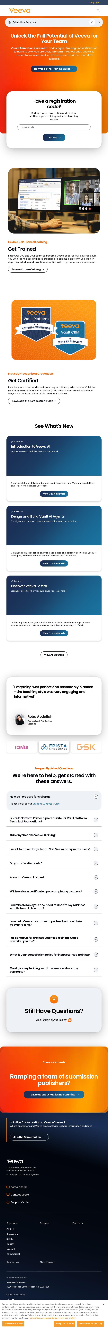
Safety (9, 1239)
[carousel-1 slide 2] (54, 731)
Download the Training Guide (52, 69)
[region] (54, 1314)
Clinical (10, 1229)
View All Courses (54, 655)
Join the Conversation (27, 1137)
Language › (94, 2)
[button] (92, 22)
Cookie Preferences (13, 1323)
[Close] (103, 1304)
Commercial (13, 1254)
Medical (10, 1249)
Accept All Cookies (65, 1323)
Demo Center (19, 1187)
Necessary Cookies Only (90, 1323)
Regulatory (12, 1234)
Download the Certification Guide (32, 401)
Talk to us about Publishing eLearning (52, 1094)
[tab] (21, 747)
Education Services (24, 22)
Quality (10, 1244)
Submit (52, 137)
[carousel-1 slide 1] (36, 731)
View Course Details (54, 493)
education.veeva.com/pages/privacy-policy (53, 1318)
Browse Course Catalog (26, 269)
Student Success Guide (46, 803)
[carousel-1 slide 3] (72, 731)
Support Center (20, 1202)
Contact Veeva (20, 1194)
